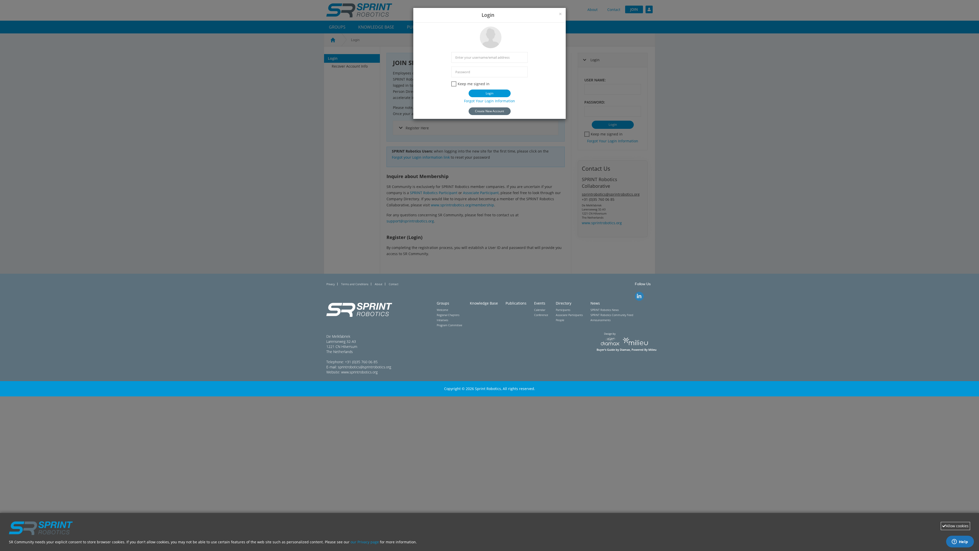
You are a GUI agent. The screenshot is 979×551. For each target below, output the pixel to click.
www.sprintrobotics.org (359, 372)
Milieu (652, 350)
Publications (516, 303)
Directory (563, 303)
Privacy (330, 284)
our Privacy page (365, 542)
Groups (443, 303)
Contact (393, 284)
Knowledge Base (484, 303)
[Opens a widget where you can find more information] (960, 542)
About (378, 284)
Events (539, 303)
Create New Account (489, 111)
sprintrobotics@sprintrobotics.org (364, 367)
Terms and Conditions (354, 284)
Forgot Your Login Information (489, 100)
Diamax (625, 350)
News (595, 303)
